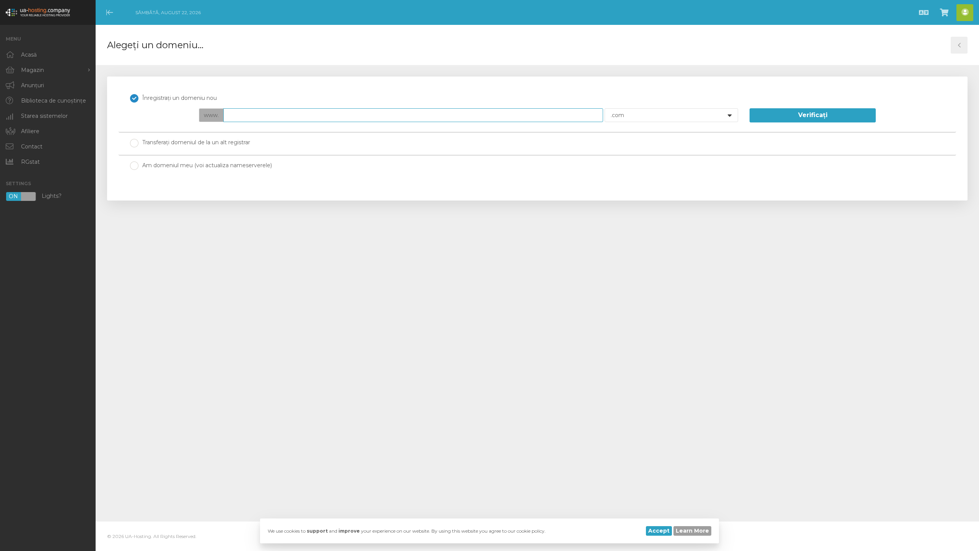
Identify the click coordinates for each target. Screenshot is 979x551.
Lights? (35, 196)
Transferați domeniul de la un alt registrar (196, 142)
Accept (659, 530)
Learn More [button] (692, 530)
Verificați (813, 115)
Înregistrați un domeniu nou (179, 98)
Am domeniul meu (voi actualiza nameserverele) (207, 165)
